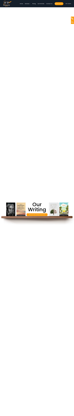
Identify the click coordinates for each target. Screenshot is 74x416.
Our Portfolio (41, 3)
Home (21, 3)
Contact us (49, 3)
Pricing (34, 3)
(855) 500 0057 (59, 3)
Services (27, 3)
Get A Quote (68, 3)
